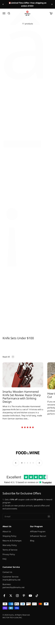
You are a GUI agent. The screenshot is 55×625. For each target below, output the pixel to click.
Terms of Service (10, 549)
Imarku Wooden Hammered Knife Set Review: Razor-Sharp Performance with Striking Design (22, 396)
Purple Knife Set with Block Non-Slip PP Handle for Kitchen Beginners (40, 167)
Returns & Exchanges (12, 540)
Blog (32, 540)
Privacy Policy (9, 554)
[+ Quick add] (23, 49)
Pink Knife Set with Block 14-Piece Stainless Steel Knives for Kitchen (15, 167)
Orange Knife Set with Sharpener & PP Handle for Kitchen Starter (39, 222)
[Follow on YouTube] (30, 595)
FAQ (4, 559)
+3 (23, 76)
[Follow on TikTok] (37, 595)
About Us (7, 531)
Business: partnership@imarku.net (13, 586)
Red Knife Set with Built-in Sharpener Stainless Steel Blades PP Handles (14, 222)
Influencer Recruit (38, 536)
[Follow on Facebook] (4, 595)
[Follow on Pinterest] (24, 595)
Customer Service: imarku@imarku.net (11, 578)
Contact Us (7, 572)
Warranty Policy (10, 545)
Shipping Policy (9, 536)
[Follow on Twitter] (11, 595)
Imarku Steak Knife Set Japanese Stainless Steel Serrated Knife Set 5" (40, 59)
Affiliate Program (38, 531)
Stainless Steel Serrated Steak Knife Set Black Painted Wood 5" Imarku (40, 268)
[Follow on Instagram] (17, 595)
